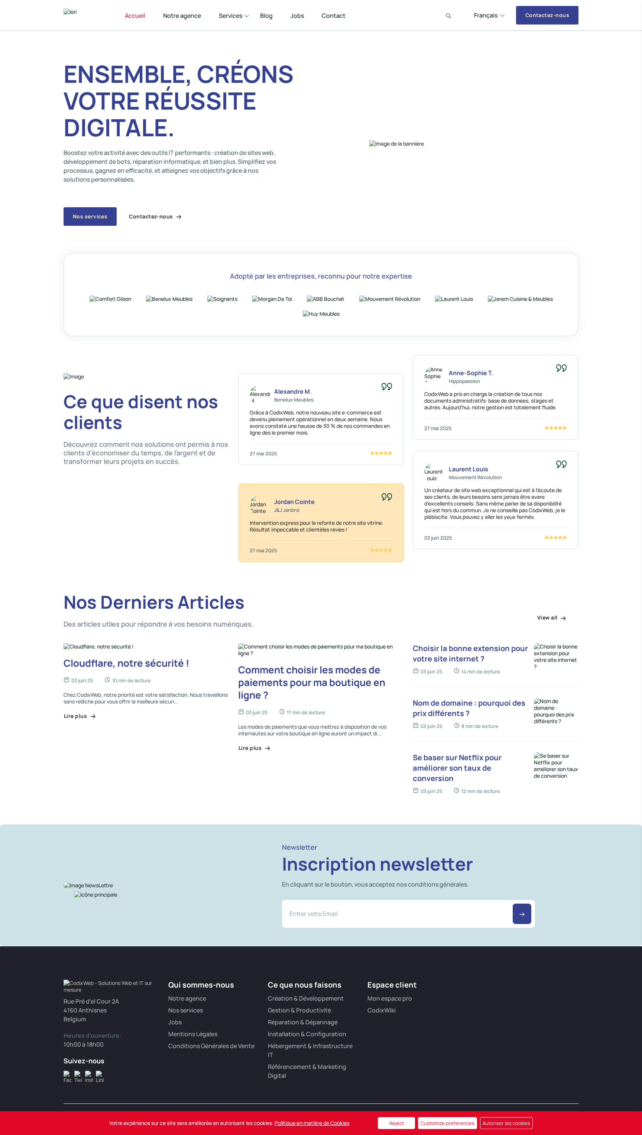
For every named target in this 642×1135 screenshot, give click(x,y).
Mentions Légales (192, 1034)
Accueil (135, 16)
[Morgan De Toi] (272, 298)
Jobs (297, 16)
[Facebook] (67, 1075)
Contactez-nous (547, 15)
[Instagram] (89, 1075)
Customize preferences (447, 1123)
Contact (334, 16)
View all (548, 617)
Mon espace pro (389, 998)
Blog (266, 16)
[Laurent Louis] (454, 298)
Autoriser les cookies (506, 1123)
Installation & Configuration (307, 1034)
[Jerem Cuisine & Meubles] (520, 298)
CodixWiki (381, 1010)
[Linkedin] (100, 1075)
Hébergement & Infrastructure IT (310, 1050)
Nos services (90, 216)
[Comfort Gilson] (110, 298)
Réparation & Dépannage (303, 1022)
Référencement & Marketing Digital (307, 1071)
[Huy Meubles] (321, 312)
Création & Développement (306, 998)
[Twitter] (78, 1075)
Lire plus (76, 715)
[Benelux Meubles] (169, 298)
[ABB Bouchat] (325, 298)
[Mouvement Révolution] (389, 298)
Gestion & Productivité (299, 1010)
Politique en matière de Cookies (312, 1122)
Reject (396, 1123)
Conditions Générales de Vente (211, 1046)
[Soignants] (222, 298)
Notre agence (182, 16)
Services (230, 16)
